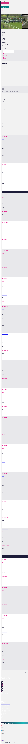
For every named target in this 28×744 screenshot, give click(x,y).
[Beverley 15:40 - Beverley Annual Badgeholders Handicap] (13, 16)
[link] (14, 16)
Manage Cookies (4, 713)
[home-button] (2, 5)
